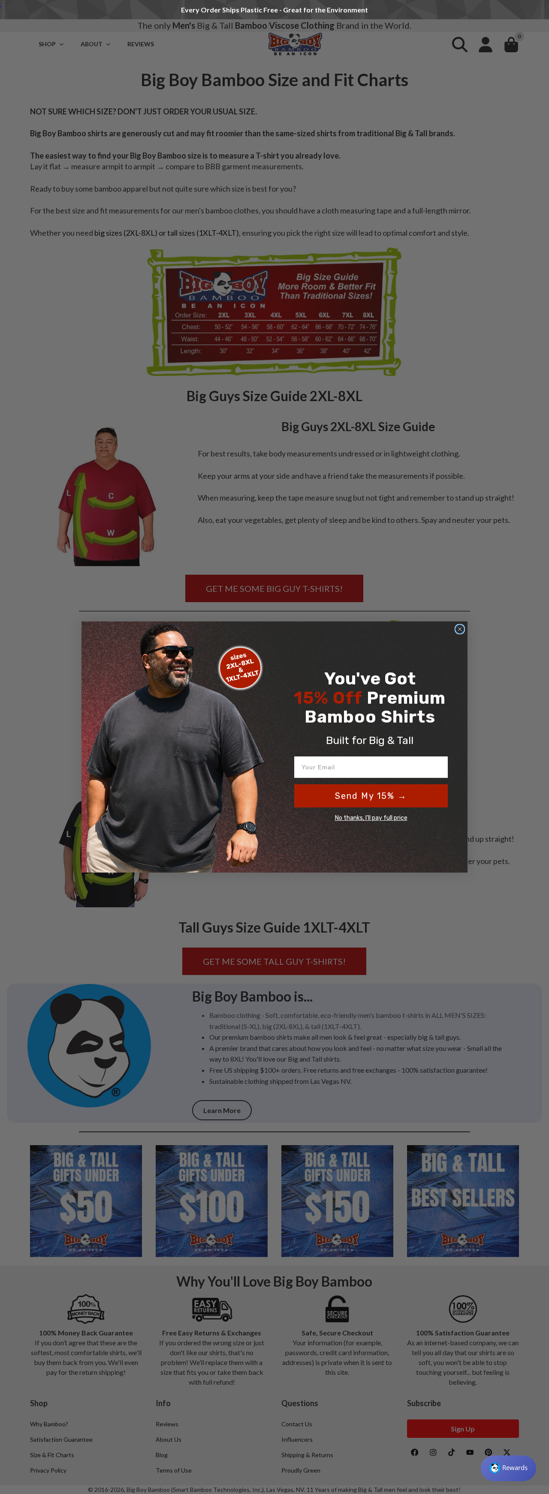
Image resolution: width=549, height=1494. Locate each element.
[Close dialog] (459, 629)
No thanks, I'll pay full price (371, 818)
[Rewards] (508, 1468)
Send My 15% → (371, 796)
